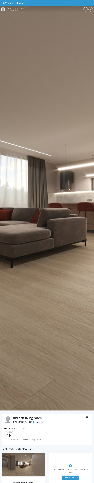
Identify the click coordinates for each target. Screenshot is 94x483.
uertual (14, 3)
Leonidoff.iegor (24, 421)
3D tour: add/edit (71, 478)
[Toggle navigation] (89, 3)
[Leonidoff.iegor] (23, 480)
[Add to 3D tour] (70, 466)
